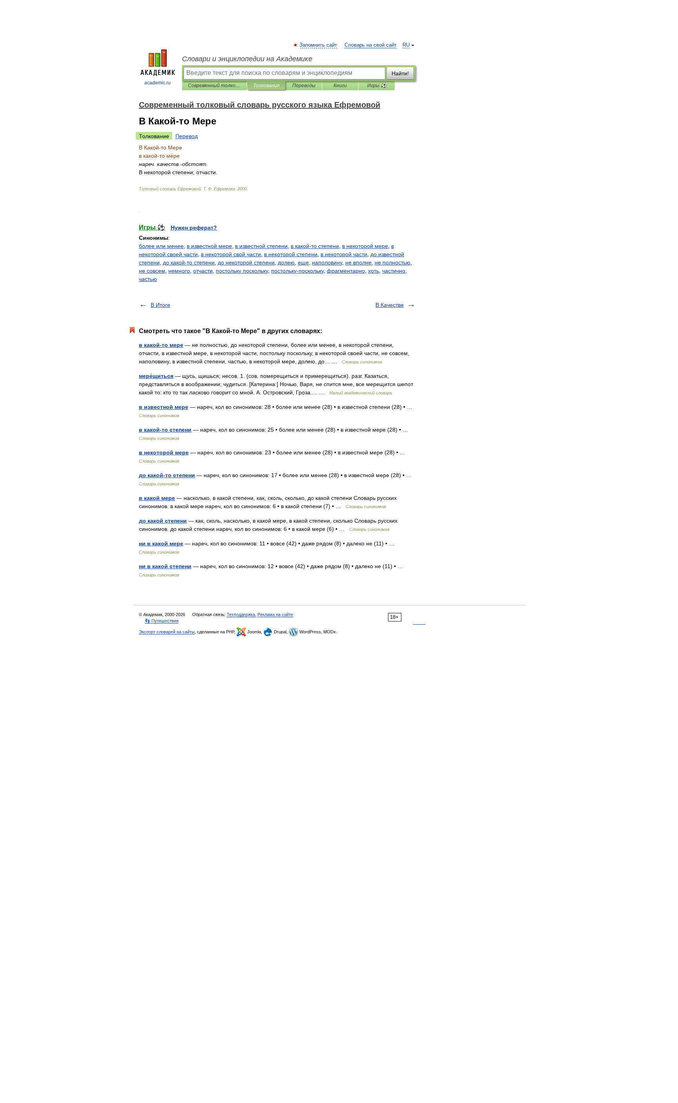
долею (286, 262)
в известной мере (209, 246)
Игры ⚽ (376, 85)
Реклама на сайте (275, 614)
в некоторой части (344, 254)
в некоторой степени (290, 254)
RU (406, 45)
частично (393, 271)
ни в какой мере (161, 543)
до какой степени (163, 521)
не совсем (152, 271)
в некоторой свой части (231, 254)
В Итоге (160, 305)
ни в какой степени (165, 566)
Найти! (400, 73)
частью (148, 279)
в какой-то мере (161, 345)
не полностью (392, 262)
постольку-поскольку (297, 271)
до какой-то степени (189, 262)
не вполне (358, 262)
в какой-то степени (315, 246)
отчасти (203, 271)
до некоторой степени (246, 262)
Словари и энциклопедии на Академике (247, 59)
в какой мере (157, 498)
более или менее (161, 246)
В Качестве (389, 305)
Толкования (266, 85)
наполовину (327, 262)
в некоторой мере (365, 246)
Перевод (186, 136)
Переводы (303, 85)
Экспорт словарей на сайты (167, 631)
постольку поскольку (242, 271)
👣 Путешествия (162, 620)
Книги (340, 85)
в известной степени (261, 246)
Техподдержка (241, 614)
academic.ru (157, 83)
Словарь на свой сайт (370, 45)
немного (179, 271)
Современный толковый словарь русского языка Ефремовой (214, 85)
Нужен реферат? (194, 227)
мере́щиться (156, 376)
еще (303, 262)
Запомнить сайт (318, 45)
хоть (373, 271)
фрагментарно (346, 271)
